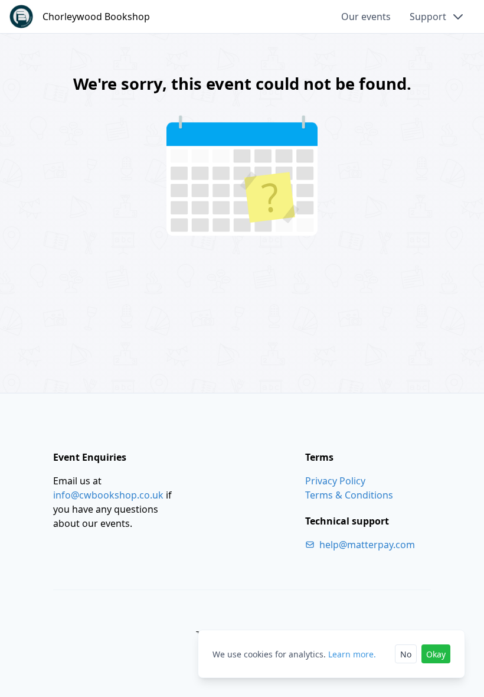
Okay (436, 654)
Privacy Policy (335, 480)
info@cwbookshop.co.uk (108, 494)
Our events (366, 16)
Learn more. (352, 654)
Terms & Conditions (349, 494)
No (405, 654)
